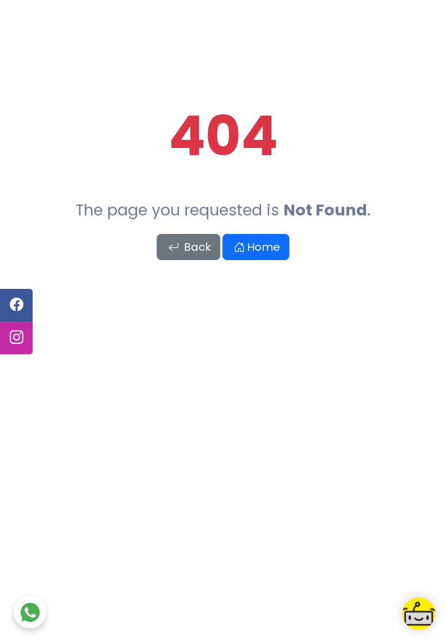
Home (263, 247)
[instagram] (16, 338)
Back (196, 247)
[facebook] (16, 305)
